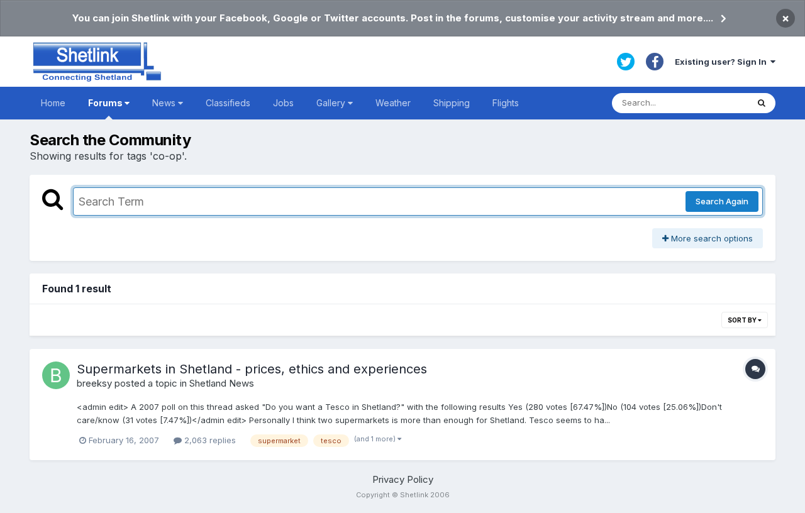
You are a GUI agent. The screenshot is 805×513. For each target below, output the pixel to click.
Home (53, 102)
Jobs (283, 102)
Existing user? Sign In (722, 62)
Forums (106, 102)
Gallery (332, 102)
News (165, 102)
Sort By (743, 320)
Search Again (722, 201)
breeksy (94, 383)
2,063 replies (209, 440)
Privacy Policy (402, 479)
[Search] (761, 103)
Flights (505, 102)
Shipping (451, 102)
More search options (711, 238)
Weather (393, 102)
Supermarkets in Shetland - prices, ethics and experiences (252, 369)
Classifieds (228, 102)
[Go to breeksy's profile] (56, 375)
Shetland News (221, 383)
